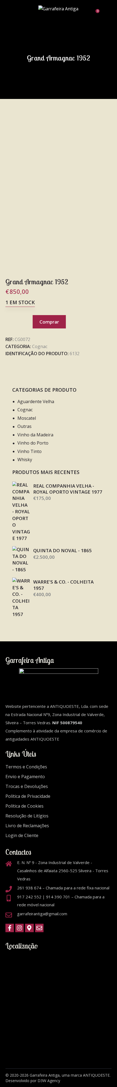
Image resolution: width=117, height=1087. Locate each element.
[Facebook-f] (9, 928)
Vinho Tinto (29, 451)
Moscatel (26, 418)
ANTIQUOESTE (96, 1075)
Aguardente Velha (35, 401)
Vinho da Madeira (35, 435)
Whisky (24, 460)
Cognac (39, 346)
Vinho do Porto (32, 443)
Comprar (49, 322)
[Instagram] (19, 928)
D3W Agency (49, 1080)
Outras (24, 426)
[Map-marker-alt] (29, 928)
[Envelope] (39, 928)
